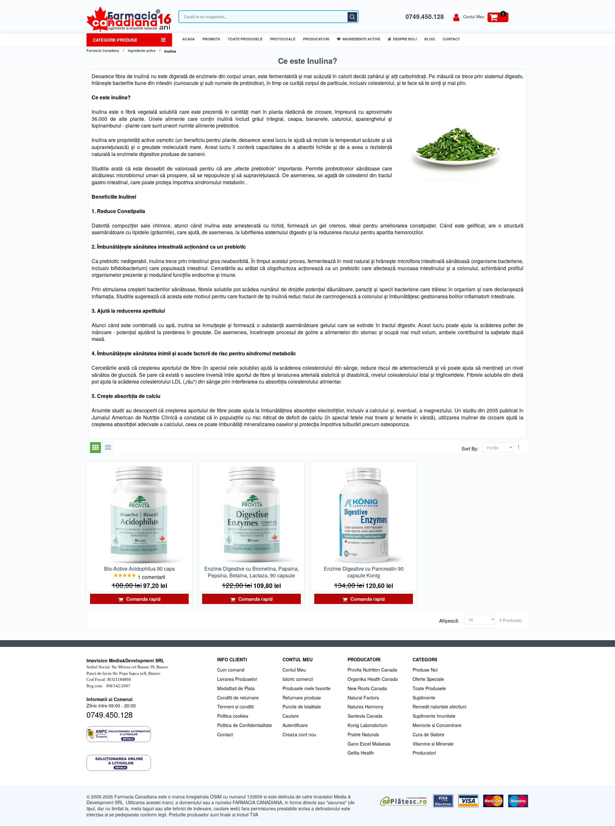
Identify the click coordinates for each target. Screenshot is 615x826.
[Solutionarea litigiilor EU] (148, 763)
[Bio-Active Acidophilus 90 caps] (139, 514)
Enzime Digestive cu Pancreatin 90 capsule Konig (364, 572)
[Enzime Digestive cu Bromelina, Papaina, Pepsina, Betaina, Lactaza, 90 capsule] (251, 514)
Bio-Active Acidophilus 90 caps (139, 568)
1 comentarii (151, 576)
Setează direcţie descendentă (518, 447)
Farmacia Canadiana (102, 50)
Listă (107, 447)
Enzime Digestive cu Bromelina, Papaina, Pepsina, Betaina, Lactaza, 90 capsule (251, 572)
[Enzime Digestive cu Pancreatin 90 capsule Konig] (363, 514)
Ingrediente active (141, 50)
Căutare (352, 17)
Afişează (448, 620)
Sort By (469, 448)
